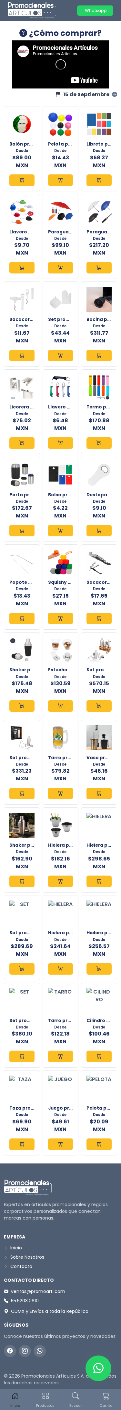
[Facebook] (10, 1351)
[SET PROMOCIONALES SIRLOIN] (22, 969)
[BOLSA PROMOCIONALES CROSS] (60, 530)
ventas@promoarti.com (38, 1291)
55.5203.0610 (25, 1300)
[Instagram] (25, 1351)
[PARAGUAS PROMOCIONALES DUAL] (60, 267)
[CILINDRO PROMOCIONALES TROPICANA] (99, 1056)
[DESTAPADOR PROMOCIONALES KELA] (99, 530)
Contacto (20, 1266)
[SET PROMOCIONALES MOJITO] (22, 793)
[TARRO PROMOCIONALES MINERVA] (60, 793)
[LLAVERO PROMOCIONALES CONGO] (60, 443)
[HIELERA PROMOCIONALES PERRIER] (99, 969)
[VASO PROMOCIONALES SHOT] (99, 793)
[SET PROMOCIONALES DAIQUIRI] (99, 706)
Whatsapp (95, 10)
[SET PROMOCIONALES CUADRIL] (22, 1056)
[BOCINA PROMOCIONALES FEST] (99, 355)
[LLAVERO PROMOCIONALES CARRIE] (22, 267)
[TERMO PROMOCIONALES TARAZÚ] (99, 443)
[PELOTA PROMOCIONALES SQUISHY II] (99, 1144)
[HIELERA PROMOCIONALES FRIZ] (99, 881)
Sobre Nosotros (26, 1257)
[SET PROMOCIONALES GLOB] (60, 355)
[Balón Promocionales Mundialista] (22, 180)
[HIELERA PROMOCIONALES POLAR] (60, 969)
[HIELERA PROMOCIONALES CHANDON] (60, 881)
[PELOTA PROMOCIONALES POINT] (60, 180)
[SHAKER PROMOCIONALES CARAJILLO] (22, 881)
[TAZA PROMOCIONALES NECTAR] (22, 1144)
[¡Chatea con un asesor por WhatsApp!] (98, 1368)
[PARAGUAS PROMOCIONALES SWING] (99, 267)
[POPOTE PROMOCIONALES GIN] (22, 618)
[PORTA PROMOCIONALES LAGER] (22, 530)
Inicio (15, 1248)
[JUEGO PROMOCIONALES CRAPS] (60, 1144)
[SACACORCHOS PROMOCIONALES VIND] (22, 355)
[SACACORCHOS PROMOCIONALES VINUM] (99, 618)
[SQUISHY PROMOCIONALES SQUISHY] (60, 618)
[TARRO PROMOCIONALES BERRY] (60, 1056)
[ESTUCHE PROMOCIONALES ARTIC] (60, 706)
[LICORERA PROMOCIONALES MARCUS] (22, 443)
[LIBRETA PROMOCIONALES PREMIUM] (99, 180)
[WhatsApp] (40, 1351)
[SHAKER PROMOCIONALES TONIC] (22, 706)
